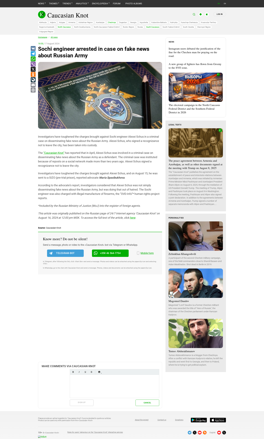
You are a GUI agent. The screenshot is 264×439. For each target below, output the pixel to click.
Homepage (42, 37)
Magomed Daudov (179, 301)
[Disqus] (100, 321)
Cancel (147, 403)
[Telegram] (33, 53)
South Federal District (171, 27)
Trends (66, 3)
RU (219, 4)
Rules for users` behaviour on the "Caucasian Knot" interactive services (95, 432)
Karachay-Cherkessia (189, 22)
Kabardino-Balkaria (159, 22)
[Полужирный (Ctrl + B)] (73, 372)
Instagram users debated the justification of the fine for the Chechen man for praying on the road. (194, 52)
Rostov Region (128, 27)
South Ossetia (188, 27)
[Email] (33, 85)
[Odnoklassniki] (33, 74)
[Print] (33, 90)
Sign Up (82, 402)
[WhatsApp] (33, 59)
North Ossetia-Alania (82, 27)
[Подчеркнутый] (85, 372)
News (41, 3)
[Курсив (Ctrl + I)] (79, 372)
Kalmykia (174, 22)
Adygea (62, 22)
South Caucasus (152, 27)
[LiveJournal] (33, 79)
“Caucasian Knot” (53, 152)
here (132, 217)
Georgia (133, 22)
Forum (116, 3)
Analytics (81, 3)
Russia (140, 27)
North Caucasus (64, 27)
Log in (220, 14)
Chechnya (112, 22)
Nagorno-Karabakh (46, 27)
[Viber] (33, 64)
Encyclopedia (100, 3)
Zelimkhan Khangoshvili (182, 254)
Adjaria (53, 22)
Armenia (71, 22)
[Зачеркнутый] (91, 372)
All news (54, 37)
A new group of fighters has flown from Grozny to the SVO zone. (195, 65)
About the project (141, 420)
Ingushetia (144, 22)
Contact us (162, 420)
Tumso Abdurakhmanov (182, 351)
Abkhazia (43, 22)
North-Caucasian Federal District (106, 27)
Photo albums (133, 3)
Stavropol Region (204, 27)
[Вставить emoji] (99, 372)
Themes (53, 3)
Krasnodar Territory (208, 22)
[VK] (33, 48)
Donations (179, 420)
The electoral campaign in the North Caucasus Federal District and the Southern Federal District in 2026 (194, 108)
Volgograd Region (46, 32)
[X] (33, 69)
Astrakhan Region (86, 22)
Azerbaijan (100, 22)
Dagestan (123, 22)
